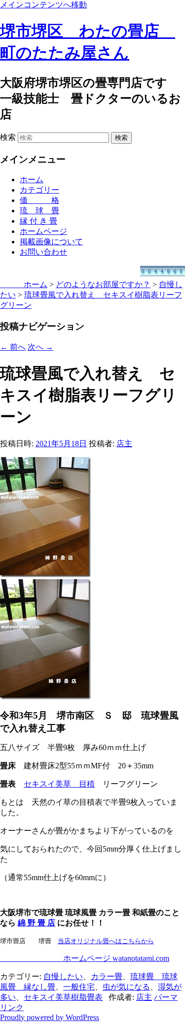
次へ (40, 347)
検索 (8, 137)
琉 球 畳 (39, 210)
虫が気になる (126, 987)
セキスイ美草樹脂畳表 (63, 997)
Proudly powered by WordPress (49, 1017)
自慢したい (63, 976)
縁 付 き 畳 (38, 221)
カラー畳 (106, 976)
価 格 (39, 200)
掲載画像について (51, 241)
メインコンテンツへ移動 (43, 4)
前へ (13, 347)
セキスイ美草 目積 (59, 784)
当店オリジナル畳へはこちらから (106, 941)
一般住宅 (79, 987)
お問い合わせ (43, 252)
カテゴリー (39, 190)
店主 (124, 443)
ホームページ (43, 231)
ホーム (31, 179)
